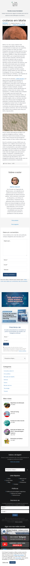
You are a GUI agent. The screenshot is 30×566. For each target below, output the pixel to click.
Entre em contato (15, 461)
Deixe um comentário (19, 25)
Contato (16, 484)
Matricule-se (23, 478)
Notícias (5, 23)
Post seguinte (14, 224)
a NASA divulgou (20, 78)
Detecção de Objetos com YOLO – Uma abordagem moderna (17, 431)
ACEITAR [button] (12, 562)
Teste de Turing (14, 411)
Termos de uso (16, 495)
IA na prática (7, 373)
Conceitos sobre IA (9, 371)
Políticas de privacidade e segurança (16, 491)
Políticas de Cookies (16, 493)
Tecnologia (6, 388)
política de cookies (19, 555)
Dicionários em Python (16, 438)
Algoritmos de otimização (17, 402)
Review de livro (8, 385)
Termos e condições (22, 350)
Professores (23, 482)
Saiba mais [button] (5, 562)
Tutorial (6, 391)
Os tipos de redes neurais (17, 420)
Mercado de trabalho (9, 376)
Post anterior (15, 220)
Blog (9, 482)
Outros (5, 382)
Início (9, 478)
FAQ (23, 480)
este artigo (18, 558)
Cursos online (9, 480)
